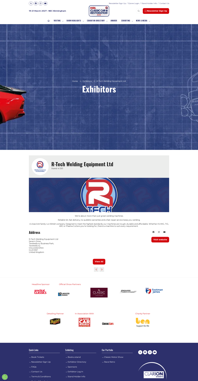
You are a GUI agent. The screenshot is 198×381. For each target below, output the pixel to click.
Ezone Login (133, 3)
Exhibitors (87, 81)
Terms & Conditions (41, 376)
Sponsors (72, 367)
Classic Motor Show (113, 357)
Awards (114, 20)
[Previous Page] (96, 269)
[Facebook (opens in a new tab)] (153, 232)
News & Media (141, 20)
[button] (138, 11)
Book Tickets (37, 357)
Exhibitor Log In (75, 371)
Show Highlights (73, 20)
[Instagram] (40, 3)
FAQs (33, 367)
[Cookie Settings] (5, 377)
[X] (31, 3)
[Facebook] (36, 3)
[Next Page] (101, 269)
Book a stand (74, 357)
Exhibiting (125, 20)
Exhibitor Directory (96, 20)
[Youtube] (45, 3)
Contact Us (164, 3)
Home (75, 81)
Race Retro (109, 362)
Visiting (57, 20)
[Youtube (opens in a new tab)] (164, 232)
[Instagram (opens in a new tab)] (159, 232)
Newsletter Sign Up (117, 3)
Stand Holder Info (149, 3)
